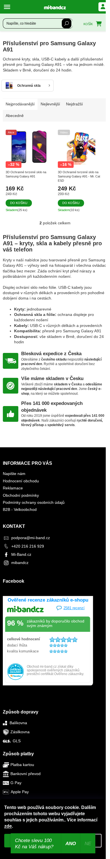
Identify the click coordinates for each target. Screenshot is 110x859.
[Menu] (8, 6)
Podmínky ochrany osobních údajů (34, 502)
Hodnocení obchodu (21, 481)
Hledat (66, 23)
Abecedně (15, 115)
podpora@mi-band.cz (30, 537)
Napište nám (14, 473)
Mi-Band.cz (21, 554)
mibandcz (19, 562)
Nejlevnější (50, 104)
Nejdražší (74, 104)
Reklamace (13, 488)
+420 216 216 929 (27, 546)
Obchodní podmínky (21, 495)
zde (8, 826)
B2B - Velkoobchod (20, 509)
